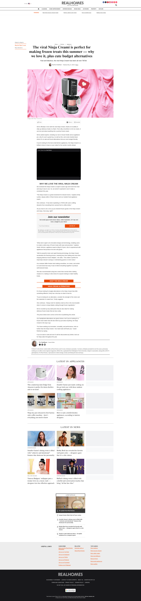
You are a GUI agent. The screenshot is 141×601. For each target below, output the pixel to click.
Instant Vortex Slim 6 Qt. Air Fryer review (70, 515)
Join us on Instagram (64, 554)
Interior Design (67, 9)
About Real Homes (80, 550)
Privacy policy (69, 582)
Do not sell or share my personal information (70, 585)
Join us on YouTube (64, 552)
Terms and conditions (57, 582)
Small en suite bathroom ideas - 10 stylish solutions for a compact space (70, 534)
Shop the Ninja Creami (20, 45)
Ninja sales (42, 337)
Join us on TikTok (63, 557)
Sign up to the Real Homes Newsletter (66, 549)
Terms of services (56, 230)
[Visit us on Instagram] (112, 2)
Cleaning (44, 9)
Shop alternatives (19, 47)
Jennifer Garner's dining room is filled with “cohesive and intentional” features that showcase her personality (70, 521)
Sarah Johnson (41, 247)
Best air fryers (94, 558)
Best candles (94, 564)
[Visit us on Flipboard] (114, 2)
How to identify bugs (86, 12)
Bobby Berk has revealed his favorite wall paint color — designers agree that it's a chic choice (71, 528)
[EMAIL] (45, 345)
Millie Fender (48, 263)
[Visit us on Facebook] (103, 2)
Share (40, 122)
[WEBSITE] (42, 345)
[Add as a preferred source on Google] (70, 590)
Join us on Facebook (64, 562)
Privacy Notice (41, 231)
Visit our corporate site (89, 596)
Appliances (69, 44)
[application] (59, 164)
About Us (80, 579)
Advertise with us (79, 548)
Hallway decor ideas (101, 12)
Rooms (56, 44)
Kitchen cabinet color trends (70, 12)
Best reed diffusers (95, 556)
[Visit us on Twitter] (106, 2)
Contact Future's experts (69, 579)
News (77, 64)
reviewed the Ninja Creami (47, 186)
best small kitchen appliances (59, 143)
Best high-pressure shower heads (50, 12)
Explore (101, 9)
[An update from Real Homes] (70, 504)
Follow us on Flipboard (65, 565)
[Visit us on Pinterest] (108, 2)
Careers (87, 582)
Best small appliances (96, 561)
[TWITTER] (40, 345)
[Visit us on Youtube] (110, 2)
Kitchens (62, 44)
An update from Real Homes (67, 510)
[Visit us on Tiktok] (116, 2)
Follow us (70, 122)
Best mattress (94, 548)
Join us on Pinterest (64, 560)
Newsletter (78, 122)
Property (93, 9)
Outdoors (86, 9)
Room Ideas (77, 9)
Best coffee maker (95, 553)
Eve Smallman (58, 64)
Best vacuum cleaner (96, 550)
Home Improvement (54, 9)
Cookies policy (79, 582)
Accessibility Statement (53, 579)
